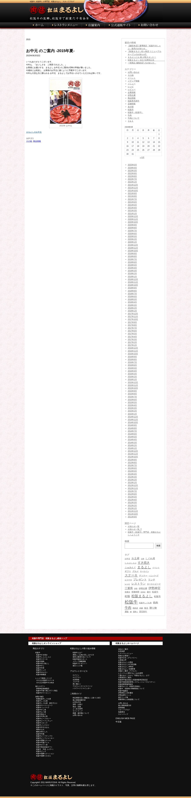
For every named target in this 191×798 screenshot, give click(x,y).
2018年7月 (132, 294)
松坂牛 (155, 592)
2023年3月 (132, 170)
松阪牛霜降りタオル (43, 756)
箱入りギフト (40, 686)
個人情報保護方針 (79, 700)
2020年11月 (133, 219)
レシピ (131, 86)
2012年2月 (132, 505)
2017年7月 (132, 328)
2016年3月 (132, 374)
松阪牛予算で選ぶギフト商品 (46, 690)
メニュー (131, 84)
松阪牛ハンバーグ (42, 707)
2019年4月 (132, 268)
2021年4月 (132, 208)
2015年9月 (132, 391)
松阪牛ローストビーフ (44, 705)
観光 (146, 608)
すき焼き (144, 562)
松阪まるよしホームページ (127, 643)
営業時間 (135, 592)
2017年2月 (132, 342)
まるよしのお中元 (34, 132)
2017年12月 (133, 314)
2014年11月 (133, 419)
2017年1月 (132, 345)
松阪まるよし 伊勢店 (125, 666)
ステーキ (131, 575)
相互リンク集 (78, 666)
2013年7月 (132, 465)
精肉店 (135, 608)
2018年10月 (133, 285)
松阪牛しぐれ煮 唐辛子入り (46, 703)
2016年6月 (132, 365)
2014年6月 (132, 434)
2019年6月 (132, 262)
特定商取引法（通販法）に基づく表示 (87, 698)
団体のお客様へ (124, 656)
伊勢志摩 (131, 95)
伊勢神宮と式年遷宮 (125, 693)
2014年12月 (133, 417)
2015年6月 (132, 399)
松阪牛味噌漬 (41, 674)
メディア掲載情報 (79, 661)
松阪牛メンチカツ (42, 725)
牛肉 (130, 115)
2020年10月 (133, 222)
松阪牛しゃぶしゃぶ (43, 657)
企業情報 (131, 92)
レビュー (131, 89)
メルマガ (76, 682)
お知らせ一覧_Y (135, 529)
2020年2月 (132, 239)
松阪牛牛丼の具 (42, 716)
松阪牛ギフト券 (42, 745)
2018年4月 (132, 302)
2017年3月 (132, 339)
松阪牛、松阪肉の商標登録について (131, 688)
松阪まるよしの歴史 (125, 662)
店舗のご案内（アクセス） (128, 671)
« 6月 (142, 157)
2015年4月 (132, 405)
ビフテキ (128, 580)
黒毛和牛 (143, 611)
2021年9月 (132, 193)
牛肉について (133, 118)
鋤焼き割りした (42, 732)
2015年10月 (133, 388)
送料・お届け (78, 704)
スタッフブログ (124, 710)
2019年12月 (133, 245)
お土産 (135, 558)
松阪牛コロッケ (42, 723)
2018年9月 (132, 288)
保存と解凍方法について (82, 657)
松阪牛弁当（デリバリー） (128, 658)
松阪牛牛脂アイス (42, 742)
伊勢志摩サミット (124, 695)
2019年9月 (132, 253)
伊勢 (135, 588)
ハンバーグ (153, 576)
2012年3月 (132, 502)
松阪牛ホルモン (42, 672)
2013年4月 (132, 474)
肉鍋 (141, 608)
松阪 (127, 596)
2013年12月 (133, 451)
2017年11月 (133, 316)
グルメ (135, 571)
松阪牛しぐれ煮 (145, 603)
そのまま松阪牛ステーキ (45, 680)
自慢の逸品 (39, 696)
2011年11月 (133, 511)
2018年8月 (132, 291)
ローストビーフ (154, 584)
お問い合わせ (133, 72)
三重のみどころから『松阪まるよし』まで (133, 675)
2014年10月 (133, 422)
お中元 (127, 559)
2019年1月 (132, 276)
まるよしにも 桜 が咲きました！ (142, 57)
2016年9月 (132, 357)
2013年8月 (132, 462)
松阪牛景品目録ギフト (44, 747)
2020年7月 (132, 231)
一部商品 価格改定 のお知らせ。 (142, 63)
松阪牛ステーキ (42, 659)
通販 (127, 611)
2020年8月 (132, 228)
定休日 (143, 592)
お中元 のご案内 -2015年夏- (50, 50)
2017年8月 (132, 325)
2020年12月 (133, 216)
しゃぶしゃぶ (130, 563)
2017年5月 (132, 334)
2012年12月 (133, 485)
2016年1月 (132, 379)
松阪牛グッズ (41, 751)
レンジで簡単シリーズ (43, 678)
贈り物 (153, 608)
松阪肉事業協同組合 (125, 684)
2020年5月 (132, 236)
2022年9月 (132, 173)
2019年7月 (132, 259)
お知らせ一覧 (133, 526)
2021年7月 (132, 199)
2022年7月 (132, 179)
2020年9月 (132, 225)
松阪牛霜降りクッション (45, 753)
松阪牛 (131, 601)
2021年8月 (132, 196)
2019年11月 (133, 248)
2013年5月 (132, 471)
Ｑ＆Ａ (130, 121)
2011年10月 (133, 514)
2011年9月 (132, 517)
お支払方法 (77, 702)
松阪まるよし (142, 596)
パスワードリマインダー (82, 688)
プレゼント (140, 579)
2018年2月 (132, 308)
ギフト (128, 571)
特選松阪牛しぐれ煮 (43, 699)
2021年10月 (133, 190)
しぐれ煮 (150, 558)
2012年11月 (133, 488)
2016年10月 (133, 354)
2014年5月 (132, 437)
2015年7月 (132, 397)
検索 (158, 546)
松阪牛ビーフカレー (43, 718)
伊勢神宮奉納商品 (42, 688)
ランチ (151, 579)
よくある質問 (78, 709)
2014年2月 (132, 445)
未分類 (131, 107)
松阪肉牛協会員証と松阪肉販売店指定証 (133, 680)
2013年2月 (132, 480)
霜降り (135, 612)
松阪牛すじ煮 (41, 710)
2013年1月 (132, 482)
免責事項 (121, 712)
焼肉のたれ (40, 729)
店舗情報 (131, 104)
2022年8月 (132, 176)
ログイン (76, 675)
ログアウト (77, 677)
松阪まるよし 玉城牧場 (126, 669)
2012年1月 (132, 508)
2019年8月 (132, 256)
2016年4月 (132, 371)
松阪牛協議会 (123, 691)
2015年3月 (132, 408)
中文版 (118, 722)
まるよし (144, 567)
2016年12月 (133, 348)
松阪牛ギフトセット (43, 693)
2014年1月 (132, 448)
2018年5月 (132, 299)
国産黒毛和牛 (133, 101)
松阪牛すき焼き (42, 655)
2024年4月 (132, 168)
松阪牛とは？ (78, 652)
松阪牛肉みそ (41, 714)
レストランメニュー (125, 653)
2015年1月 (132, 414)
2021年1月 (132, 213)
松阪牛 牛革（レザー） (45, 749)
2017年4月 (132, 337)
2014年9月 (132, 425)
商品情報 (37, 141)
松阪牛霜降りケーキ (43, 740)
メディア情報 (133, 81)
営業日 (127, 592)
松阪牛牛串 (40, 668)
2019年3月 (132, 271)
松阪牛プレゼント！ (80, 663)
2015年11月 (133, 385)
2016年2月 (132, 377)
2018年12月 (133, 279)
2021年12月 (133, 185)
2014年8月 (132, 428)
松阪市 (131, 109)
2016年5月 (132, 368)
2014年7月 (132, 431)
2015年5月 (132, 402)
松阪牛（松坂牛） (135, 112)
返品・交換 (77, 706)
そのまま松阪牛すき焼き (45, 682)
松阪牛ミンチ (41, 670)
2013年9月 (132, 460)
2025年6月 (132, 165)
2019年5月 (132, 265)
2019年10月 (133, 251)
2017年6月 (132, 331)
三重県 (129, 588)
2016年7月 (132, 362)
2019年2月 (132, 273)
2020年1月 (132, 242)
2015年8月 (132, 394)
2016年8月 (132, 359)
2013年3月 (132, 477)
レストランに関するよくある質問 (130, 673)
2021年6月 (132, 202)
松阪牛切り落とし (42, 663)
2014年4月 (132, 439)
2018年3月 (132, 305)
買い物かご (77, 684)
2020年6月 (132, 233)
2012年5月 (132, 497)
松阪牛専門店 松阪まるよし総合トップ (49, 638)
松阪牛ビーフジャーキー (45, 738)
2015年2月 (132, 411)
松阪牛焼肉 (40, 661)
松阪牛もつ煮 (41, 712)
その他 (29, 141)
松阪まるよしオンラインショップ (46, 643)
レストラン (138, 583)
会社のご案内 (123, 649)
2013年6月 (132, 468)
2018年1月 (132, 311)
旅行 (149, 592)
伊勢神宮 (154, 588)
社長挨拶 (121, 651)
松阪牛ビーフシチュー (44, 721)
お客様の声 (122, 660)
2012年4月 (132, 500)
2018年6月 (132, 296)
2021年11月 (133, 188)
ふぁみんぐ (130, 567)
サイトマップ (78, 711)
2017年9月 (132, 322)
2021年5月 (132, 205)
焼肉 (155, 602)
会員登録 (76, 679)
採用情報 (121, 707)
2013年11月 (133, 454)
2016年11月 (133, 351)
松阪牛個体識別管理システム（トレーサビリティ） (137, 682)
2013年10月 (133, 457)
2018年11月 (133, 282)
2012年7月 (132, 491)
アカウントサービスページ (82, 686)
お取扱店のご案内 (124, 677)
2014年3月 (132, 442)
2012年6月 (132, 494)
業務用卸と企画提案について (129, 699)
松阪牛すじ (40, 666)
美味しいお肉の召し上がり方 (83, 655)
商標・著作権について (81, 713)
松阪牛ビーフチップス (44, 736)
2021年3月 (132, 210)
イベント (131, 78)
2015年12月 (133, 382)
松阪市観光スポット (80, 659)
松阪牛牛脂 (40, 734)
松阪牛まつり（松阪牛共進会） (129, 686)
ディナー (143, 575)
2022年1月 (132, 182)
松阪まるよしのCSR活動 (127, 664)
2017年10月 (133, 319)
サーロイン (144, 571)
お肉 (142, 559)
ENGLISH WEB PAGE (125, 718)
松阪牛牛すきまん (42, 727)
